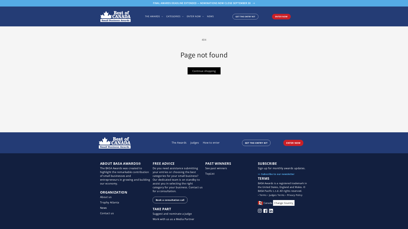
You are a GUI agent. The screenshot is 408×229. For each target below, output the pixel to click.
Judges (194, 142)
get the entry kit (245, 16)
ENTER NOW (281, 16)
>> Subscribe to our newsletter (276, 174)
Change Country (283, 203)
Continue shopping (204, 71)
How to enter (211, 142)
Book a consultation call (170, 199)
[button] (153, 16)
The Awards (179, 142)
